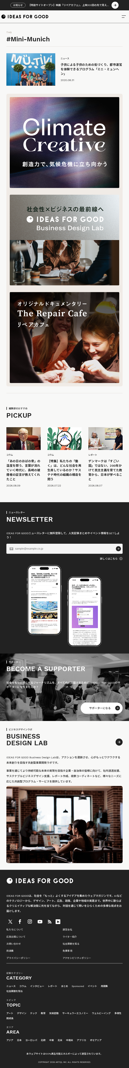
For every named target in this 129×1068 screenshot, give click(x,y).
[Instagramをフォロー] (30, 922)
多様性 (117, 1013)
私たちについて (14, 929)
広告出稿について (16, 936)
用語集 (10, 950)
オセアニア (96, 1040)
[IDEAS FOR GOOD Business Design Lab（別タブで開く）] (64, 284)
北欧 (43, 1040)
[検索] (124, 16)
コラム (22, 986)
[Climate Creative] (64, 187)
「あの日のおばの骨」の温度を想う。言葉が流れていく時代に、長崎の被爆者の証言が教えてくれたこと (23, 470)
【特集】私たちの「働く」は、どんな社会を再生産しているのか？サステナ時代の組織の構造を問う (64, 470)
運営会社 (67, 929)
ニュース (11, 986)
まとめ (64, 986)
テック (33, 1013)
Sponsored (78, 986)
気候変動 (54, 1013)
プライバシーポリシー (18, 958)
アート (9, 1013)
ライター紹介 (70, 936)
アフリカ (81, 1040)
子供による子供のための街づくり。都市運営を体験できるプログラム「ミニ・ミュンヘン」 (91, 69)
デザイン (21, 1013)
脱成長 (9, 1018)
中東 (51, 1040)
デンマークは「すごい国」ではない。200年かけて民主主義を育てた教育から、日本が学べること (105, 470)
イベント (92, 986)
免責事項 (67, 950)
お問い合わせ (13, 943)
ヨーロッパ (31, 1040)
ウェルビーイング (101, 1013)
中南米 (69, 1040)
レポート (52, 986)
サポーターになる (100, 708)
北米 (60, 1040)
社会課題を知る (71, 943)
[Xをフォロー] (10, 922)
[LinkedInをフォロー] (58, 921)
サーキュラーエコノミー (75, 1013)
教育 (43, 1013)
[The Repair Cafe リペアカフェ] (64, 382)
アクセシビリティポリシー (77, 958)
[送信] (118, 548)
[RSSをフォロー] (49, 921)
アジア (9, 1040)
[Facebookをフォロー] (19, 921)
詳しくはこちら (109, 558)
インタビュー (37, 986)
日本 (19, 1040)
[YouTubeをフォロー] (40, 921)
